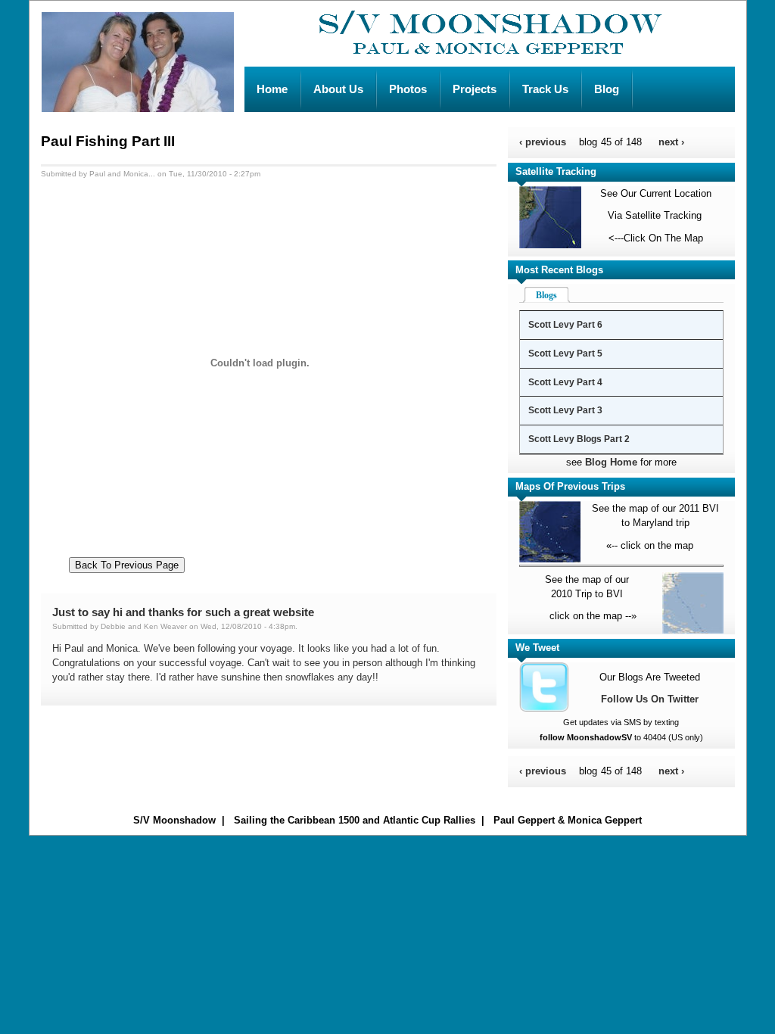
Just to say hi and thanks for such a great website (183, 612)
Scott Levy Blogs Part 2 (579, 439)
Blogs (546, 295)
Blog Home (611, 462)
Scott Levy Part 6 (565, 324)
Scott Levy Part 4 (565, 382)
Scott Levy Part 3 (565, 410)
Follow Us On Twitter (650, 699)
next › (671, 142)
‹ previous (542, 142)
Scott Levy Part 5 (565, 353)
